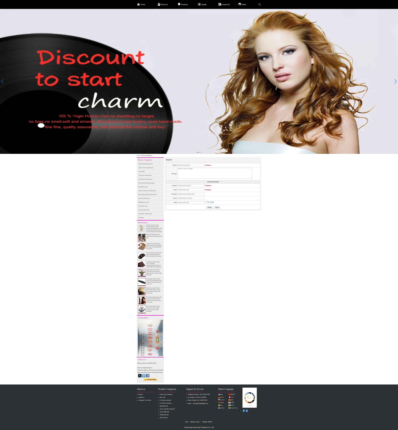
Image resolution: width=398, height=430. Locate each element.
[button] (196, 152)
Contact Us (226, 4)
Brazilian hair (143, 187)
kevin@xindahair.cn (200, 403)
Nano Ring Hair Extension (147, 194)
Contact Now (150, 379)
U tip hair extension (145, 179)
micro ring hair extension (147, 190)
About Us (164, 4)
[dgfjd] (139, 375)
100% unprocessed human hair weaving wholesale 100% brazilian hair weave (154, 243)
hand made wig (143, 210)
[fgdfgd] (147, 375)
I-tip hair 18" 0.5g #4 (152, 314)
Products (184, 4)
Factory (140, 395)
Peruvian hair (143, 206)
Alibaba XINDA (207, 422)
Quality (204, 4)
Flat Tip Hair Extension (146, 183)
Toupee (141, 217)
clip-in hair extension (145, 167)
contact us (141, 397)
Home (143, 4)
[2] (199, 153)
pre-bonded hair (144, 198)
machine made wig (145, 213)
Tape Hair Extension (145, 164)
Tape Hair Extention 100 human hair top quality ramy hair (154, 225)
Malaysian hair (143, 202)
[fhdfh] (143, 375)
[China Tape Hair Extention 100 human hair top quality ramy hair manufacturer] (142, 227)
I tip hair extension (145, 175)
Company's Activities (144, 400)
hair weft (141, 171)
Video (244, 4)
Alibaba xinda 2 (195, 422)
